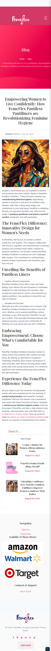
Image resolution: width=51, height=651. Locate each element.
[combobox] (25, 431)
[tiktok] (34, 637)
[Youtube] (21, 637)
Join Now (25, 645)
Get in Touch (25, 591)
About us (25, 529)
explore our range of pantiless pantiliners (27, 417)
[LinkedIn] (26, 637)
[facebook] (13, 637)
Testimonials (25, 534)
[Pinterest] (17, 637)
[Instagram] (30, 637)
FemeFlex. (17, 627)
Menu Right (45, 18)
